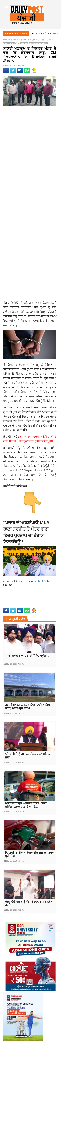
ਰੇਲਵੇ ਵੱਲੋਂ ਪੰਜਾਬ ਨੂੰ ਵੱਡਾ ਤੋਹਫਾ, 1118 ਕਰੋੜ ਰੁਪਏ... (29, 903)
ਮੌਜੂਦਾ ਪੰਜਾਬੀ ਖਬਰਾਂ (17, 39)
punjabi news (25, 606)
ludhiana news (46, 602)
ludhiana (31, 602)
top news (39, 606)
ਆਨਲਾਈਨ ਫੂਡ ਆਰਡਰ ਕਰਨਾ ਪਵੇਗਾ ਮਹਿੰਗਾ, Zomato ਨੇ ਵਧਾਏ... (25, 804)
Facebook (38, 581)
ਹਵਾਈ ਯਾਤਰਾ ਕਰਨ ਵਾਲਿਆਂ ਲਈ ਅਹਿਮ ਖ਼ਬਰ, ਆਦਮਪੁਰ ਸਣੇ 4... (27, 706)
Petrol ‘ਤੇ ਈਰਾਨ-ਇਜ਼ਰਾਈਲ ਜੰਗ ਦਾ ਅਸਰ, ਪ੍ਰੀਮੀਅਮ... (29, 854)
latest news (36, 599)
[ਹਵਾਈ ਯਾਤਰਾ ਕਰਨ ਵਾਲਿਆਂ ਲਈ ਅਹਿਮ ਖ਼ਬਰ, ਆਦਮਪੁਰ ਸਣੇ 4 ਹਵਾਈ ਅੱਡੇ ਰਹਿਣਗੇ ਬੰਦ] (29, 687)
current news (11, 596)
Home (6, 39)
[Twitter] (13, 72)
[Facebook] (6, 72)
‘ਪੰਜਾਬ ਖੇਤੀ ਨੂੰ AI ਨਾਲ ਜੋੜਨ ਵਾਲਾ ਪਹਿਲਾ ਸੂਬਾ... (27, 755)
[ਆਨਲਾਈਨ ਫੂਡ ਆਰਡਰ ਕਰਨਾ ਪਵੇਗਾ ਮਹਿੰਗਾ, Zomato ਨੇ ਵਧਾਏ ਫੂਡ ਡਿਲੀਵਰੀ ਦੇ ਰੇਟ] (29, 786)
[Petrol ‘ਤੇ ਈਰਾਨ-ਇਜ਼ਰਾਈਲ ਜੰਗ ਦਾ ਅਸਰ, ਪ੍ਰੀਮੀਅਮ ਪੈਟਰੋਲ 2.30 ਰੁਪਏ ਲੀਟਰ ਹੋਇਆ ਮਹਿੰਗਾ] (29, 835)
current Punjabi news (16, 599)
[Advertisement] (30, 143)
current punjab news (32, 596)
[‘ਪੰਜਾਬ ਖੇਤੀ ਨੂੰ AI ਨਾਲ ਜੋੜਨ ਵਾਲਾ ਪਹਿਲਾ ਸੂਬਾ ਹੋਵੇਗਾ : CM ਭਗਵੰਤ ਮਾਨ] (29, 737)
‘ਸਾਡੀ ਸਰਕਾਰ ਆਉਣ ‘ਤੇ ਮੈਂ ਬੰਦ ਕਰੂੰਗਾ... (27, 655)
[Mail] (20, 72)
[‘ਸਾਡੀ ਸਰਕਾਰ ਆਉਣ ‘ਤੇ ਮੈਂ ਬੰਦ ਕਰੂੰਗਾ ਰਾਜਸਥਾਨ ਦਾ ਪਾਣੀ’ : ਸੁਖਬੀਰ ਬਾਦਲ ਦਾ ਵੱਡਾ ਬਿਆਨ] (29, 638)
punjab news (10, 606)
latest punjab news (14, 602)
